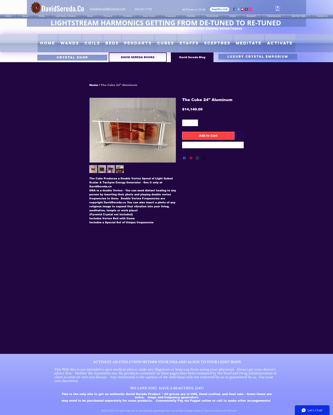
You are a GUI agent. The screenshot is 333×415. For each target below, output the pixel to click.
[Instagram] (250, 9)
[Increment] (195, 123)
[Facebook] (234, 9)
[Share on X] (204, 158)
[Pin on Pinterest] (191, 158)
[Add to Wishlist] (240, 136)
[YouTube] (242, 9)
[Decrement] (185, 123)
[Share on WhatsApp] (197, 158)
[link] (278, 8)
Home (93, 85)
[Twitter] (238, 9)
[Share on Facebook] (184, 158)
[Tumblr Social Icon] (246, 9)
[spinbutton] (190, 123)
